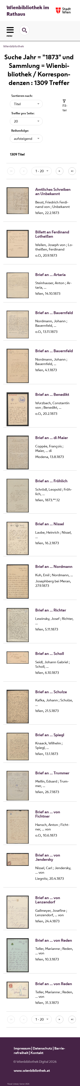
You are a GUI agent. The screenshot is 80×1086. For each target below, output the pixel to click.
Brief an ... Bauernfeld (54, 313)
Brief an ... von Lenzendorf (47, 900)
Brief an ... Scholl (49, 653)
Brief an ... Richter (50, 610)
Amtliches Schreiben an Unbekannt (53, 191)
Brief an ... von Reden (53, 940)
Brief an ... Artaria (50, 275)
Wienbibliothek (13, 46)
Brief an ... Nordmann (53, 566)
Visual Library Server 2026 (18, 1084)
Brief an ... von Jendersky (47, 857)
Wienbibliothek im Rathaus (28, 10)
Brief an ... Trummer (52, 773)
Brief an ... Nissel (49, 524)
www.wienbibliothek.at (32, 1070)
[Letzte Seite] (72, 171)
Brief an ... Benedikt (52, 394)
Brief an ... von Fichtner (47, 814)
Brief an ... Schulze (51, 692)
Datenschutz (42, 1048)
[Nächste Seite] (59, 171)
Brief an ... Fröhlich (51, 481)
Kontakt (37, 1053)
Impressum (22, 1048)
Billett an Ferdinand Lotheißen (52, 234)
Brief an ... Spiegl (49, 735)
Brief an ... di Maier (51, 438)
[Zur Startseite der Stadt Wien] (63, 10)
